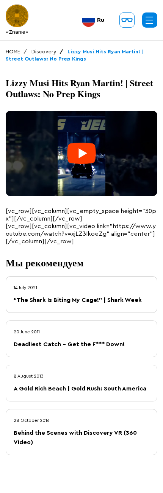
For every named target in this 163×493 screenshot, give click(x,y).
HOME (13, 51)
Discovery (43, 51)
